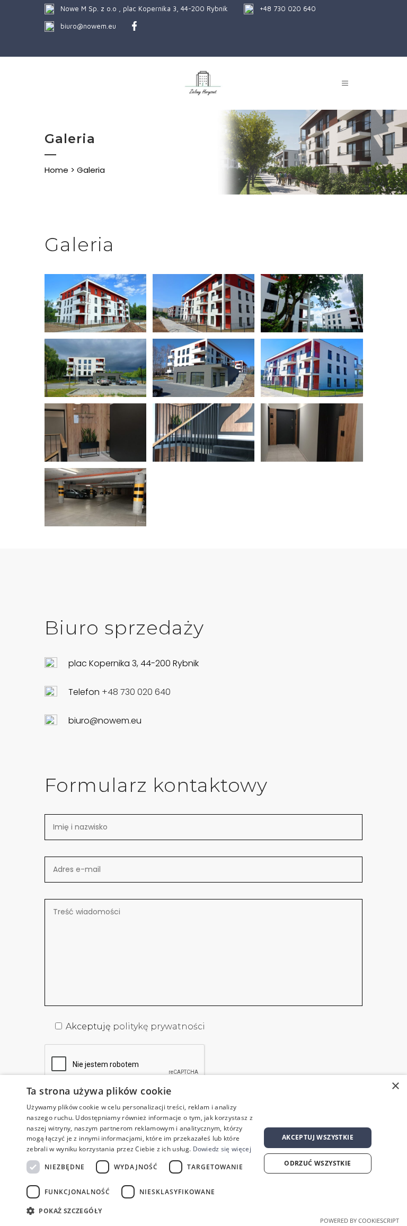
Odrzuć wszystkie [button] (317, 1163)
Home (56, 169)
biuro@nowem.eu (88, 26)
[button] (139, 1211)
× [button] (395, 1086)
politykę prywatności (159, 1026)
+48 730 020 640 (288, 8)
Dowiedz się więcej (222, 1148)
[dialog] (203, 1150)
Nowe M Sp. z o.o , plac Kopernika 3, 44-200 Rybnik (144, 8)
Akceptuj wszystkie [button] (317, 1137)
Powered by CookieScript (359, 1220)
